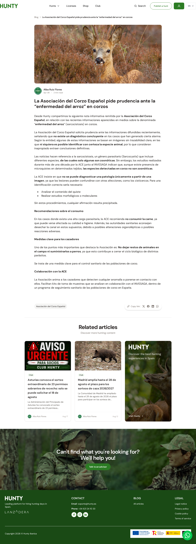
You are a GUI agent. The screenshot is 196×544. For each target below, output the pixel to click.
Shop (86, 5)
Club (97, 5)
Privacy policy (182, 508)
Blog (36, 17)
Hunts (52, 5)
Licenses (71, 5)
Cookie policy (181, 513)
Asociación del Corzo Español (50, 306)
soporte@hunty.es (87, 503)
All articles (139, 503)
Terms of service (183, 518)
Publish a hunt (161, 6)
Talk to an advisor (98, 466)
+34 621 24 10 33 (87, 508)
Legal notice (181, 503)
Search (142, 5)
